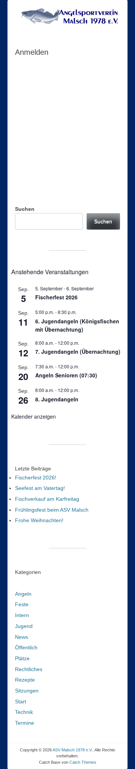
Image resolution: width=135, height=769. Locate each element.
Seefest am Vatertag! (40, 488)
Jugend (24, 626)
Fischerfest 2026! (35, 478)
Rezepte (25, 680)
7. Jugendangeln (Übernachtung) (77, 351)
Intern (22, 615)
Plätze (22, 658)
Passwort (27, 100)
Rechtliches (28, 669)
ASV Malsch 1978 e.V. (72, 750)
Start (20, 701)
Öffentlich (26, 647)
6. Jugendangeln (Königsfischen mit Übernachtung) (77, 325)
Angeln (23, 594)
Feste (21, 604)
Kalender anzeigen (33, 416)
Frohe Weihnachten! (39, 520)
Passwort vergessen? (67, 177)
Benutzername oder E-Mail (50, 68)
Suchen (24, 209)
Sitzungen (27, 691)
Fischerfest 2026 (56, 297)
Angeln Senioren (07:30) (66, 375)
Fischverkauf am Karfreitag (47, 499)
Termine (24, 723)
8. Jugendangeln (56, 399)
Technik (24, 712)
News (21, 637)
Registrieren (95, 155)
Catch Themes (82, 762)
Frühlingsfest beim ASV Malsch (51, 510)
